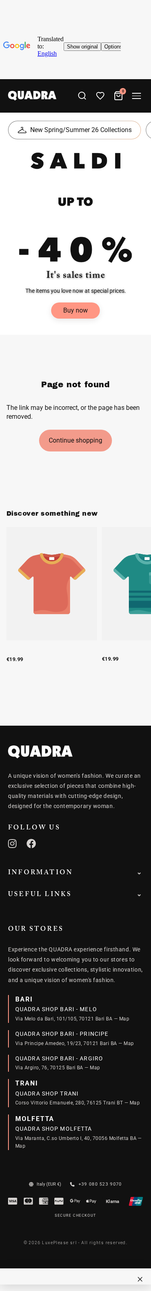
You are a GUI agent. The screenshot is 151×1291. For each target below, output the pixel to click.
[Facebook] (32, 843)
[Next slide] (136, 604)
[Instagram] (12, 843)
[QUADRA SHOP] (40, 751)
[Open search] (82, 96)
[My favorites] (100, 95)
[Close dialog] (140, 1279)
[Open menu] (136, 96)
